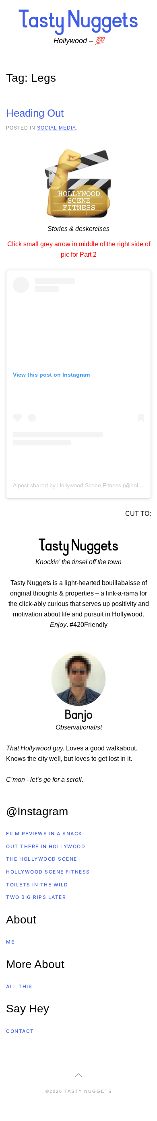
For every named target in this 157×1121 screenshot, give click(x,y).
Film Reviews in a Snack (44, 833)
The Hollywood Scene (41, 859)
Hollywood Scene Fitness (48, 872)
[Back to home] (78, 21)
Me (10, 942)
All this (19, 986)
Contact (20, 1031)
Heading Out (35, 113)
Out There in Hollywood (45, 846)
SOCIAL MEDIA (56, 127)
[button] (78, 1075)
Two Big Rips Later (36, 897)
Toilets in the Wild (37, 885)
